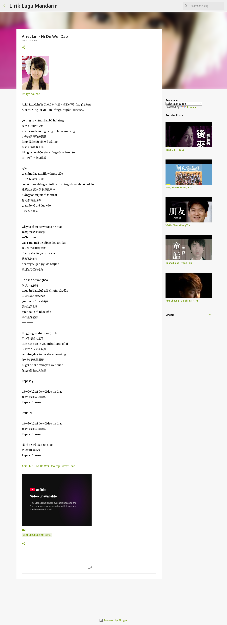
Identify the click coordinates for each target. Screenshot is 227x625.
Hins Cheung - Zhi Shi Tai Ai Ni (182, 300)
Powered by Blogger (115, 620)
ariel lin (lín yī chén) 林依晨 (37, 535)
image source (31, 94)
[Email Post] (24, 531)
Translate (192, 107)
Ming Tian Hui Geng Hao (179, 187)
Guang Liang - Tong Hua (179, 263)
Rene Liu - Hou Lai (175, 150)
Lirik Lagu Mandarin (33, 6)
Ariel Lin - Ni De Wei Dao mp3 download (48, 466)
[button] (24, 47)
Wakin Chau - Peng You (178, 225)
